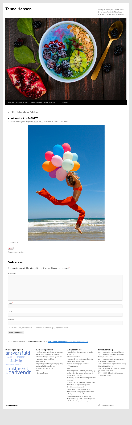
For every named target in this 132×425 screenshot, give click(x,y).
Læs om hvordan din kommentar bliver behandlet (68, 341)
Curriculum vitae (22, 102)
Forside (11, 102)
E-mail (11, 311)
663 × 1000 (59, 121)
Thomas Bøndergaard (17, 121)
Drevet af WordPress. (107, 405)
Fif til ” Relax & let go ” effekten (23, 112)
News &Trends (49, 102)
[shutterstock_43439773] (66, 183)
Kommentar (12, 273)
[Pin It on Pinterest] (11, 248)
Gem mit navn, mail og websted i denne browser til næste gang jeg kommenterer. (39, 328)
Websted (11, 319)
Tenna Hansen (18, 8)
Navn (10, 303)
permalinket (19, 252)
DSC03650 (14, 243)
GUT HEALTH (63, 102)
